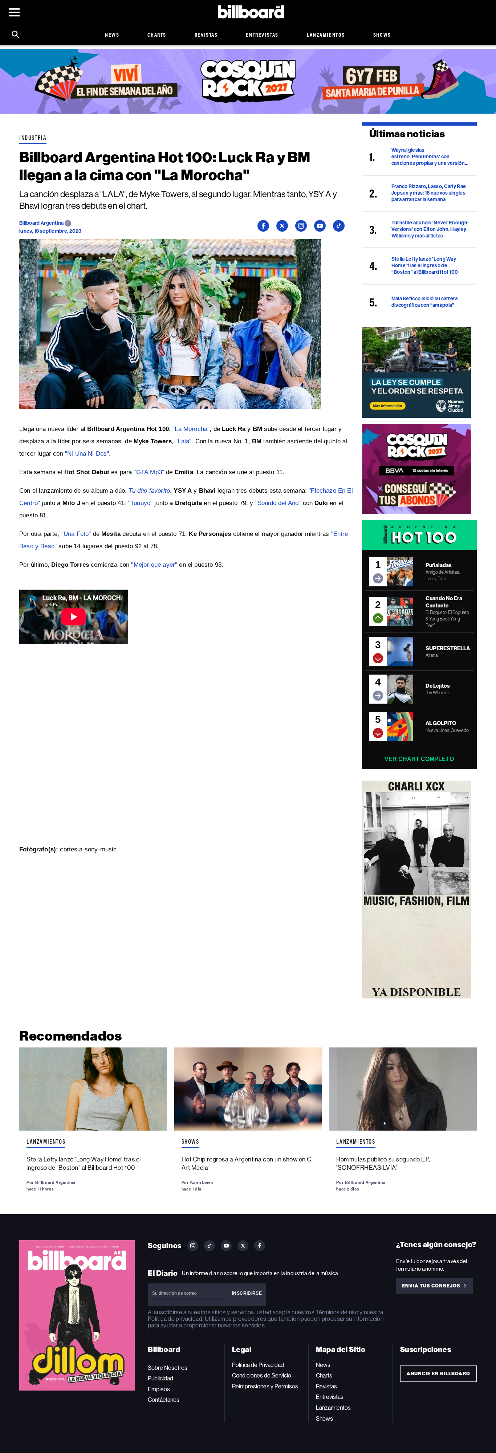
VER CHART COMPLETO (419, 759)
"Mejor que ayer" (154, 564)
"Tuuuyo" (140, 503)
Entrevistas (262, 34)
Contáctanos (163, 1399)
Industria (32, 137)
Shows (382, 34)
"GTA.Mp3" (149, 472)
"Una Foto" (76, 533)
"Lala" (183, 441)
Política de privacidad (175, 1318)
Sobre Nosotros (167, 1367)
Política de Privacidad (258, 1365)
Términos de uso (337, 1312)
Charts (156, 34)
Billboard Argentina (42, 223)
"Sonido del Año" (278, 503)
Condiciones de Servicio (261, 1375)
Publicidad (160, 1378)
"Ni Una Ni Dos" (87, 453)
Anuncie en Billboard (438, 1373)
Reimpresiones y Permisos (265, 1386)
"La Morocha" (191, 429)
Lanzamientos (326, 34)
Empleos (159, 1389)
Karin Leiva (201, 1182)
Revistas (206, 34)
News (112, 34)
